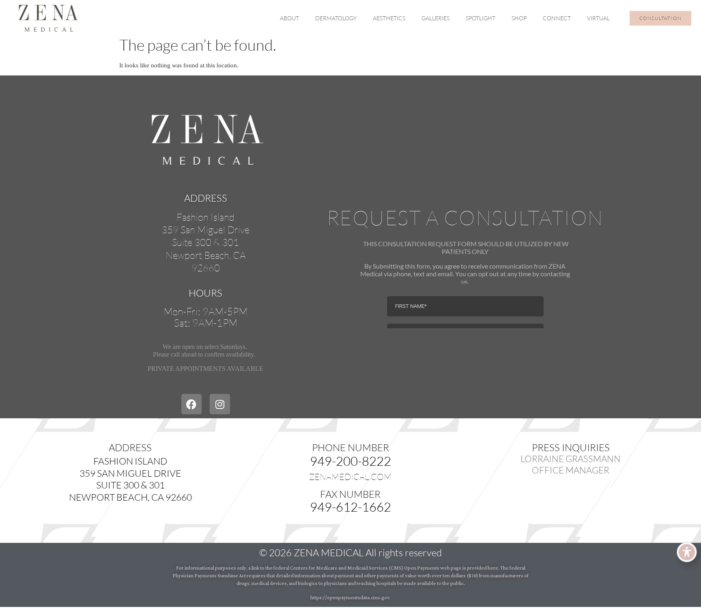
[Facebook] (191, 404)
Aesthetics (389, 18)
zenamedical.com (350, 476)
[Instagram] (220, 404)
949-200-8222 (350, 461)
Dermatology (336, 18)
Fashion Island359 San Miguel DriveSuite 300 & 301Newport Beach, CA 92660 (130, 478)
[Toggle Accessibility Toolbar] (687, 552)
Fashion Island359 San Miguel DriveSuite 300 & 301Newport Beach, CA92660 (205, 242)
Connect (557, 18)
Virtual (598, 18)
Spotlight (480, 18)
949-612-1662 (350, 506)
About (289, 18)
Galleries (435, 18)
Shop (519, 18)
